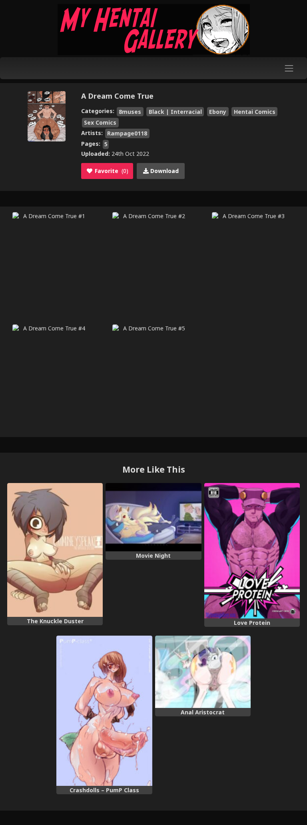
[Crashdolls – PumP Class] (104, 711)
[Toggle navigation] (289, 68)
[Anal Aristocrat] (203, 672)
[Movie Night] (153, 517)
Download (164, 171)
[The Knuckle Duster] (55, 550)
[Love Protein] (252, 550)
